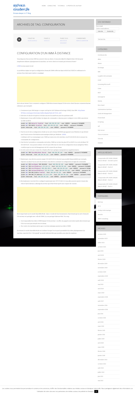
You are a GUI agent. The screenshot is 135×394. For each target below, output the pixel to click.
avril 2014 (101, 343)
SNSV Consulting (103, 219)
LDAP (99, 80)
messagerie (101, 97)
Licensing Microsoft (104, 84)
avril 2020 (101, 255)
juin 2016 (100, 314)
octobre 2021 (102, 247)
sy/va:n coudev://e (21, 7)
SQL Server (101, 130)
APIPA (64, 134)
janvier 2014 (101, 355)
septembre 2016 (103, 309)
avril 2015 (101, 322)
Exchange (101, 67)
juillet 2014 (101, 339)
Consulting (51, 6)
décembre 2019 (102, 263)
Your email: (99, 26)
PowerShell (101, 118)
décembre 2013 (102, 359)
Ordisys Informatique (104, 210)
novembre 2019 (102, 268)
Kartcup (100, 202)
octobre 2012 (102, 364)
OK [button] (96, 391)
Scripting (101, 122)
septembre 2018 (103, 297)
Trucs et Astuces (103, 134)
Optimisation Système (105, 109)
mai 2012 (100, 380)
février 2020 (101, 259)
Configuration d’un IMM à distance (43, 53)
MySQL (100, 101)
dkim (99, 59)
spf (99, 126)
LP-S (99, 206)
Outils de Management (105, 113)
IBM (61, 40)
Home (44, 6)
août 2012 (101, 368)
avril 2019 (101, 288)
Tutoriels (61, 6)
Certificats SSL (102, 55)
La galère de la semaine (105, 76)
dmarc (100, 63)
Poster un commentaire (82, 40)
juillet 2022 (101, 242)
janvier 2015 (101, 334)
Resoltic (100, 214)
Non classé (101, 105)
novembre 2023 (103, 238)
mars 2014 (101, 347)
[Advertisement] (53, 89)
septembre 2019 (103, 276)
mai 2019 (100, 284)
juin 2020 (100, 251)
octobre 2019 (102, 272)
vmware (100, 143)
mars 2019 (101, 293)
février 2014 (101, 351)
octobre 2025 (102, 234)
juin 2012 (100, 376)
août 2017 (101, 301)
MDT (99, 93)
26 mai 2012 (47, 40)
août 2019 (101, 280)
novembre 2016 (102, 305)
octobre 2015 (102, 318)
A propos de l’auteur (73, 6)
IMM (19, 66)
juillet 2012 (101, 372)
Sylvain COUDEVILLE (32, 40)
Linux (99, 88)
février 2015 (101, 330)
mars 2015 (101, 326)
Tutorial (100, 138)
